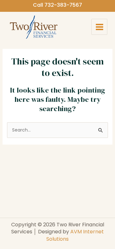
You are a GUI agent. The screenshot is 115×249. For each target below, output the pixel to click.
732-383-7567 (63, 5)
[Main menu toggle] (99, 27)
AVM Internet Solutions (75, 235)
